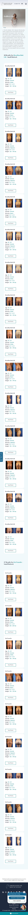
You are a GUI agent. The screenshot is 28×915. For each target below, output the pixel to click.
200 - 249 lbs (13, 217)
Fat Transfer (18, 562)
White (11, 82)
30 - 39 (10, 111)
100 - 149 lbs (13, 86)
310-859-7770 (17, 3)
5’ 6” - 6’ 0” (12, 313)
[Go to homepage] (6, 3)
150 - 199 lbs (13, 118)
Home (7, 21)
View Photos (10, 92)
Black (11, 115)
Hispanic (12, 147)
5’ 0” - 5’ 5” (12, 84)
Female (12, 80)
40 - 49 (10, 78)
